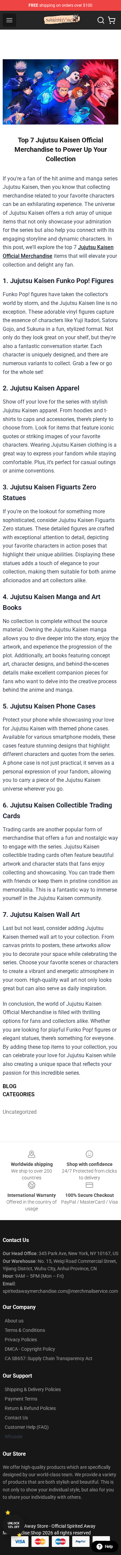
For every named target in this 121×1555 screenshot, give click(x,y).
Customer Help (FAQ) (27, 1427)
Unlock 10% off (13, 1525)
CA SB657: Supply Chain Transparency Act (48, 1358)
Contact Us (16, 1417)
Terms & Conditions (25, 1330)
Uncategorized (17, 1112)
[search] (101, 20)
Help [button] (109, 1546)
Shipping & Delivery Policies (33, 1389)
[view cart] (112, 20)
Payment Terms (21, 1399)
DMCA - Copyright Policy (30, 1349)
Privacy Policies (21, 1339)
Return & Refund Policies (30, 1408)
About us (14, 1320)
